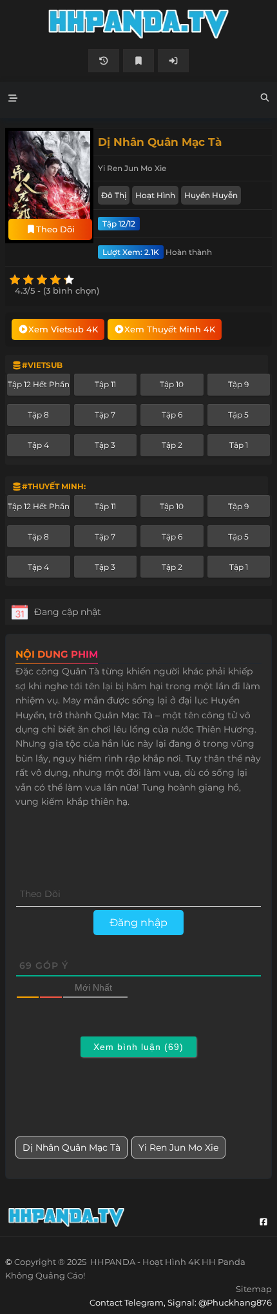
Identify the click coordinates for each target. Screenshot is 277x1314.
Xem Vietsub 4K (63, 329)
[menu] (13, 100)
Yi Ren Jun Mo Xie (178, 1147)
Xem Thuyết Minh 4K (169, 329)
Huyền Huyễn (211, 195)
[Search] (265, 99)
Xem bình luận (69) (138, 1047)
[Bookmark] (138, 60)
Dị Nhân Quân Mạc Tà (71, 1147)
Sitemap (254, 1289)
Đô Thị (113, 195)
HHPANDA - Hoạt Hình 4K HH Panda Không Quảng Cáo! (138, 24)
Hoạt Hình (155, 195)
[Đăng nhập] (173, 60)
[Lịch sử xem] (103, 60)
